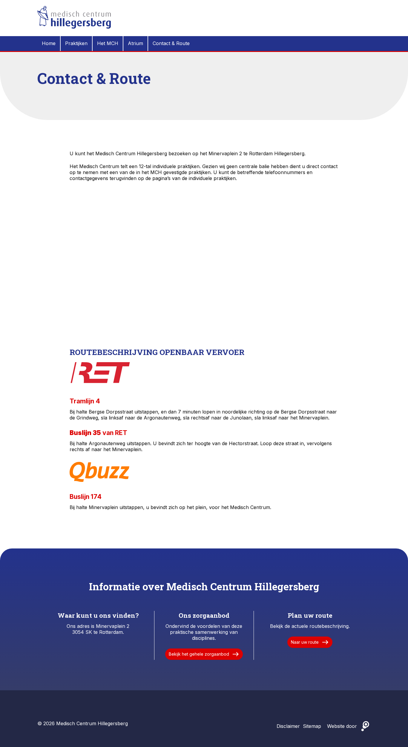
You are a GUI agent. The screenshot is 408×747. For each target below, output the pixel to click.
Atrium (135, 43)
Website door (342, 726)
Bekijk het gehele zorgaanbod (204, 654)
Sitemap (312, 726)
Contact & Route (171, 43)
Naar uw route (310, 642)
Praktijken (76, 43)
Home (49, 43)
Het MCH (107, 43)
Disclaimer (288, 726)
